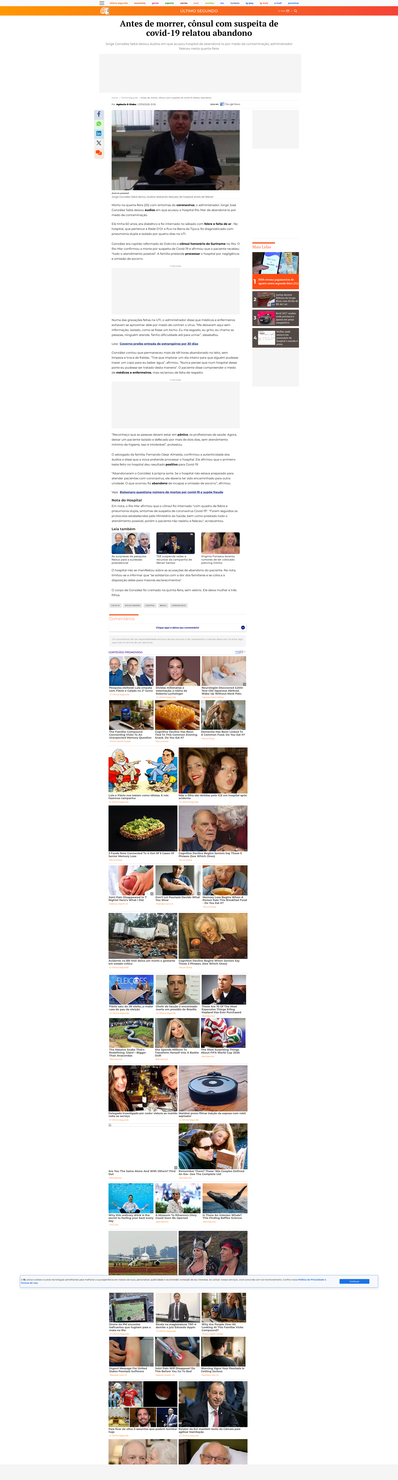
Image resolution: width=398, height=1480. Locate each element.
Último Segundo (199, 11)
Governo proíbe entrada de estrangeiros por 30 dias (159, 344)
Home (115, 97)
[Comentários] (99, 153)
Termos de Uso (29, 1283)
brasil (163, 605)
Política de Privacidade (311, 1279)
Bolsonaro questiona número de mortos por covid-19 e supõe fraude (171, 492)
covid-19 (115, 605)
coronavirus (179, 605)
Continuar (354, 1281)
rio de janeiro (132, 605)
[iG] (105, 10)
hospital (150, 605)
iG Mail (281, 11)
